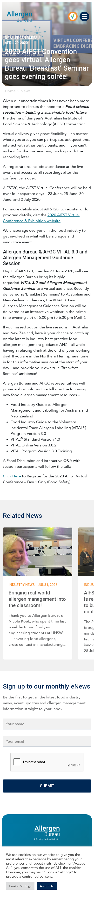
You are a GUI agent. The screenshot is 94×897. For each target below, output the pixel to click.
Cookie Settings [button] (20, 886)
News (25, 91)
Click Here (12, 476)
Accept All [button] (47, 886)
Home (10, 91)
